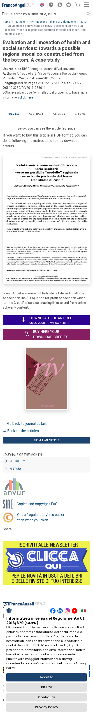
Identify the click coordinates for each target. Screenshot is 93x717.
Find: (5, 14)
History (15, 468)
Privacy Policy (46, 707)
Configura (46, 697)
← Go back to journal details (25, 423)
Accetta (46, 677)
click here (26, 97)
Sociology (17, 461)
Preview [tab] (13, 113)
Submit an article (46, 440)
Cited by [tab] (59, 113)
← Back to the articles (21, 431)
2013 (83, 21)
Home (6, 21)
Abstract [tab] (36, 113)
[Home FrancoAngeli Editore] (18, 5)
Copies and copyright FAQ (37, 504)
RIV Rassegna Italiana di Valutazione (53, 21)
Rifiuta (46, 687)
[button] (41, 5)
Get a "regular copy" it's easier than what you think (40, 517)
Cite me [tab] (80, 113)
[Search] (88, 14)
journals (20, 21)
